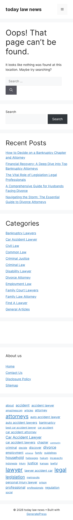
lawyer (14, 469)
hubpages (32, 458)
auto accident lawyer (45, 417)
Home (10, 366)
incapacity (56, 458)
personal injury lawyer (21, 482)
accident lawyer (42, 405)
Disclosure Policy (18, 379)
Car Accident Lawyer (21, 239)
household (15, 457)
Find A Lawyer (16, 303)
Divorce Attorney (18, 277)
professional (15, 487)
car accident (45, 427)
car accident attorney (21, 432)
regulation (52, 487)
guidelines (50, 452)
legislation (15, 476)
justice (33, 463)
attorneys (17, 416)
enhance (29, 453)
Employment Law (18, 284)
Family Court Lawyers (22, 290)
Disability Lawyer (18, 271)
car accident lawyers (20, 442)
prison (43, 482)
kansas (44, 463)
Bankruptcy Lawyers (21, 233)
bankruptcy (47, 422)
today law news (24, 9)
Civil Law (12, 246)
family (38, 452)
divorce (49, 447)
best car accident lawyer (21, 427)
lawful (53, 463)
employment (14, 452)
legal (60, 469)
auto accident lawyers (21, 422)
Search (11, 112)
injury (22, 463)
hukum (44, 458)
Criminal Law (15, 265)
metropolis (33, 477)
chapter (42, 442)
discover (35, 447)
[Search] (11, 90)
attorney (41, 410)
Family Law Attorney (21, 296)
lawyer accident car (39, 470)
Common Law (16, 252)
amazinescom (14, 410)
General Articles (18, 309)
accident (23, 405)
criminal (11, 447)
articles (28, 410)
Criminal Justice (17, 258)
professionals (35, 487)
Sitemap (12, 385)
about (10, 405)
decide (23, 447)
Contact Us (14, 373)
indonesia (11, 463)
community (55, 443)
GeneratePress (37, 514)
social (9, 492)
